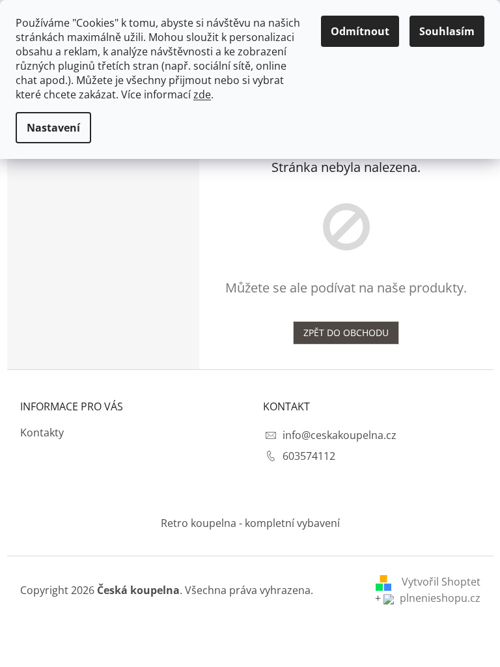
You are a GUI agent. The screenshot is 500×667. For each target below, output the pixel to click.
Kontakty (42, 432)
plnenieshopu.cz (438, 598)
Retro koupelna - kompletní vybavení (250, 523)
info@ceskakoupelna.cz (339, 435)
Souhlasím (447, 31)
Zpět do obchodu (346, 332)
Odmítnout (360, 31)
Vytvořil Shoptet (441, 582)
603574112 (309, 456)
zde (202, 94)
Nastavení (53, 128)
